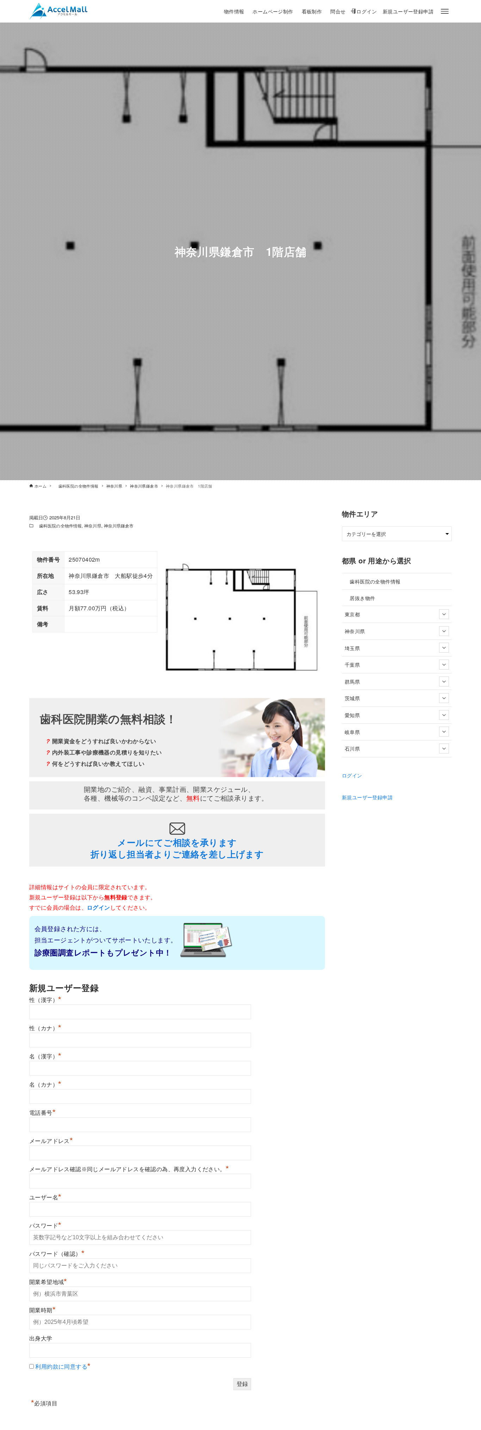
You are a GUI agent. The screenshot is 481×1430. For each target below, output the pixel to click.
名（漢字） (45, 1056)
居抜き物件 (360, 597)
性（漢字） (45, 1000)
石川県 (352, 748)
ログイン (352, 775)
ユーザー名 (45, 1197)
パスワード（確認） (57, 1254)
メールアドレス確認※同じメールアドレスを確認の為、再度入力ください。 (129, 1169)
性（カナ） (45, 1028)
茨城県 (352, 698)
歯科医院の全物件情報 (58, 525)
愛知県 (352, 715)
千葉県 (352, 664)
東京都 (352, 614)
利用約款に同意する (61, 1367)
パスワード (45, 1226)
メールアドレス (51, 1141)
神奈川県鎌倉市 (119, 525)
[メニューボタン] (445, 11)
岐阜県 (352, 731)
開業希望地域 (48, 1282)
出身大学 (40, 1339)
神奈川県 (92, 525)
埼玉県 (352, 648)
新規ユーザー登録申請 (367, 797)
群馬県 (352, 681)
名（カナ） (45, 1085)
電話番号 (42, 1113)
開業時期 (42, 1310)
